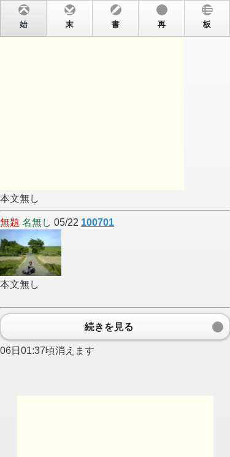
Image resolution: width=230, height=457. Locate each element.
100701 (97, 222)
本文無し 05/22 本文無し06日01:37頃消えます (105, 188)
